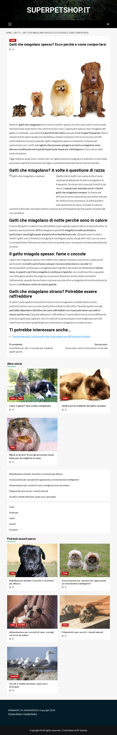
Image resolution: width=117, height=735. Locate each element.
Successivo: (86, 346)
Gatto (13, 40)
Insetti (12, 524)
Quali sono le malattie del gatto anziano (84, 405)
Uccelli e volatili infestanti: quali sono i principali (32, 496)
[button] (10, 23)
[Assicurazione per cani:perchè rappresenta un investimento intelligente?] (85, 560)
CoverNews (68, 730)
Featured (13, 512)
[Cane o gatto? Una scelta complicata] (32, 385)
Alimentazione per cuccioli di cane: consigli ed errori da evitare (39, 485)
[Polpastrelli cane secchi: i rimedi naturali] (85, 612)
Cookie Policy (30, 713)
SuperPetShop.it (58, 10)
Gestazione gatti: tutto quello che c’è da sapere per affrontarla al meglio (51, 336)
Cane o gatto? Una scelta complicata (30, 405)
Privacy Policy (15, 713)
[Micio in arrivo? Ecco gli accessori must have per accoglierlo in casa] (32, 434)
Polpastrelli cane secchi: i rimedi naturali (28, 491)
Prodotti (13, 529)
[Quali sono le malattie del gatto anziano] (85, 385)
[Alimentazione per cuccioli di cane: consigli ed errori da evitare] (32, 612)
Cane (13, 398)
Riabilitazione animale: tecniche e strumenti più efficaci (35, 474)
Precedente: (31, 348)
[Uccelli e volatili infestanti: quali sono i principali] (32, 663)
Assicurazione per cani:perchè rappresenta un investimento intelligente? (44, 479)
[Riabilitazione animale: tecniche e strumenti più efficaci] (32, 560)
